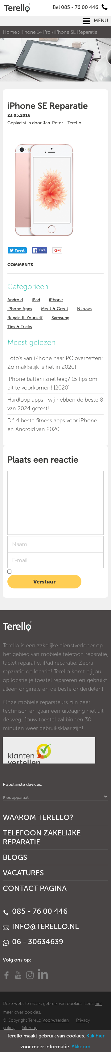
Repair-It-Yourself (25, 317)
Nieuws (84, 308)
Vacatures (23, 872)
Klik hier (95, 1036)
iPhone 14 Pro (36, 32)
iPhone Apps (19, 308)
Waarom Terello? (38, 817)
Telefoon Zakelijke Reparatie (42, 837)
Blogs (15, 857)
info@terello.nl (44, 926)
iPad (36, 299)
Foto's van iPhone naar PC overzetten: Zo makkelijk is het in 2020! (55, 362)
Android (15, 299)
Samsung (60, 317)
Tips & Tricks (19, 326)
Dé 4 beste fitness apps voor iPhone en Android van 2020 (52, 425)
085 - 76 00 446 (39, 911)
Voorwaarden (56, 1020)
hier (98, 1003)
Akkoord (81, 1047)
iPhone (56, 299)
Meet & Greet (54, 308)
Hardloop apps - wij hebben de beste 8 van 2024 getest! (55, 404)
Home (10, 32)
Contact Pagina (35, 888)
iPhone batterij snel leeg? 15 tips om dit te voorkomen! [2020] (52, 383)
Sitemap (29, 1027)
